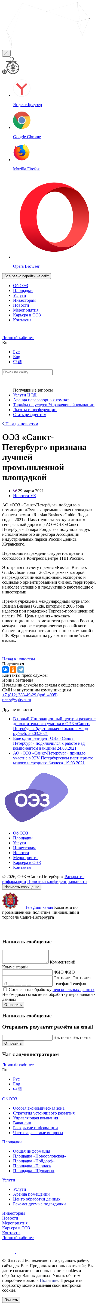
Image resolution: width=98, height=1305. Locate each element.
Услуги (19, 295)
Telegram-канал (39, 907)
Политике (49, 1280)
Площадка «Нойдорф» (34, 1161)
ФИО (59, 972)
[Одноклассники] (13, 669)
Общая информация (31, 1151)
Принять (11, 1300)
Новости (21, 305)
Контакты (22, 320)
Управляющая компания (35, 1118)
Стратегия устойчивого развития (44, 1113)
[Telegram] (20, 669)
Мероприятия (25, 310)
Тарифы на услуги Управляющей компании (53, 404)
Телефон (61, 983)
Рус (16, 351)
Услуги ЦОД (24, 395)
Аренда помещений (31, 1194)
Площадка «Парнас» (32, 1166)
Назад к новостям (21, 423)
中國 (17, 361)
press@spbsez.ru (16, 699)
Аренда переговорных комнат (41, 400)
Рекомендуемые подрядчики (39, 1204)
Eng (16, 356)
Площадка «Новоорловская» (39, 1156)
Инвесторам (24, 300)
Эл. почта (63, 977)
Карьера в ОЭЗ (27, 315)
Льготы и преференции (35, 409)
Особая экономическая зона (39, 1108)
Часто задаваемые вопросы (38, 1132)
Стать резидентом (29, 414)
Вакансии (22, 1123)
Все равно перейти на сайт (26, 276)
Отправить (13, 1005)
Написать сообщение (21, 887)
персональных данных (73, 989)
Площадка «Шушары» (33, 1170)
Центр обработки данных (36, 1199)
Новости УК (24, 495)
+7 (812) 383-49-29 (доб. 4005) (29, 694)
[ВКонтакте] (5, 669)
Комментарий (62, 962)
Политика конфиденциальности (57, 881)
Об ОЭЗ (20, 285)
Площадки (23, 290)
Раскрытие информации (35, 1127)
